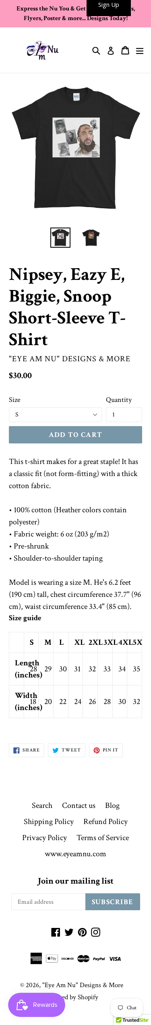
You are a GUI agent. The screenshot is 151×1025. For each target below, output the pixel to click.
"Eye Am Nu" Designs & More (82, 985)
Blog (112, 805)
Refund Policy (105, 821)
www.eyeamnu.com (75, 854)
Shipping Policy (49, 821)
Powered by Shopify (71, 997)
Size (15, 399)
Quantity (119, 399)
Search (42, 805)
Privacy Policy (44, 837)
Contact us (78, 805)
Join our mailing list (76, 881)
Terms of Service (103, 837)
